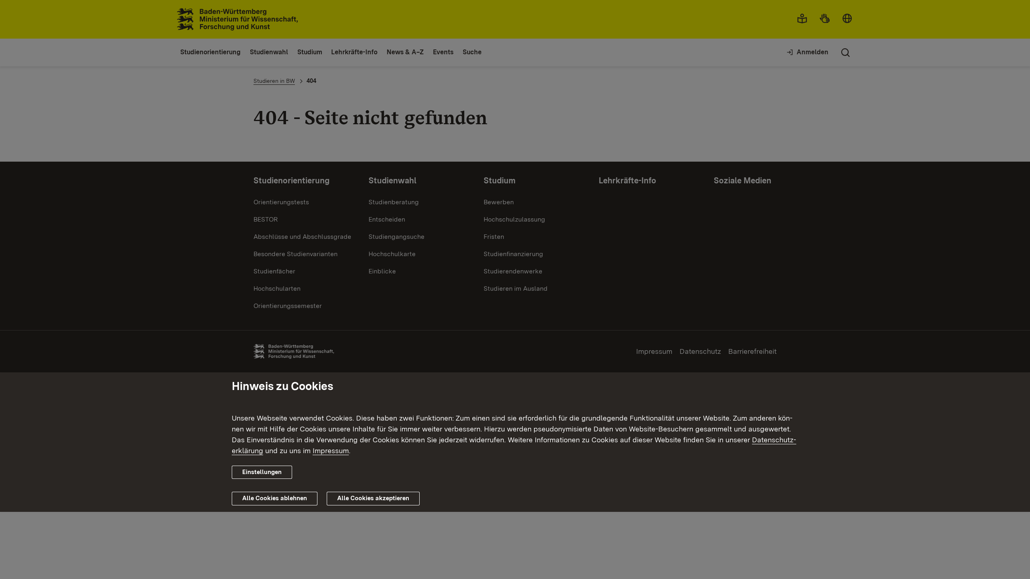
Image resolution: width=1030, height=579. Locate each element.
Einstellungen (262, 472)
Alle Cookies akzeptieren (373, 498)
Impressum (331, 450)
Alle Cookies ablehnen (274, 498)
